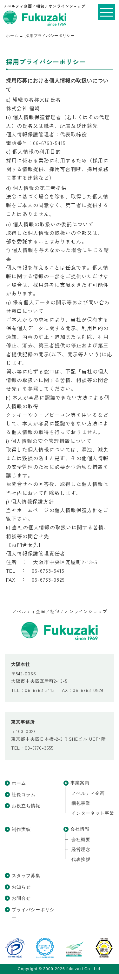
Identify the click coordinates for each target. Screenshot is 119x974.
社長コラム (24, 794)
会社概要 (80, 839)
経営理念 (80, 849)
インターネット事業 (92, 813)
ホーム (19, 783)
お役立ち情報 (26, 805)
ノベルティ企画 (88, 793)
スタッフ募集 (26, 875)
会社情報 (79, 829)
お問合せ (21, 898)
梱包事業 (80, 803)
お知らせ (21, 887)
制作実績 (21, 829)
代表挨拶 (80, 859)
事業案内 (79, 782)
